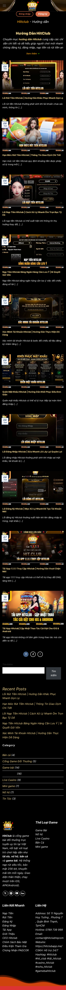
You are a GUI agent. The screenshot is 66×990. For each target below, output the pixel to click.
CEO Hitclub (9, 937)
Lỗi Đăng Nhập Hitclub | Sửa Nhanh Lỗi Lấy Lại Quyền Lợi (32, 451)
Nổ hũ (6, 792)
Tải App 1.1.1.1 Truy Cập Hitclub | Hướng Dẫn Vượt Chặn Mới (31, 570)
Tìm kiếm (7, 664)
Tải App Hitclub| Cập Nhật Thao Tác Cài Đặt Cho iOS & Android (30, 630)
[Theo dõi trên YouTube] (17, 893)
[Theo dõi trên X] (5, 893)
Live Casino (9, 780)
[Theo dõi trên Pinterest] (11, 893)
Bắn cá (6, 755)
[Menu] (4, 5)
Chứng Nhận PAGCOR (15, 950)
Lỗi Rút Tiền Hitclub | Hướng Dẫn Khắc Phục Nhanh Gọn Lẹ (32, 98)
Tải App (7, 929)
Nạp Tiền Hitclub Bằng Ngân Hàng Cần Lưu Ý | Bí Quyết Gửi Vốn (31, 273)
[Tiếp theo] (40, 654)
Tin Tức (6, 798)
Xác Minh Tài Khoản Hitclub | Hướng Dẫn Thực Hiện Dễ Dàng (31, 333)
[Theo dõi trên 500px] (22, 893)
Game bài (8, 767)
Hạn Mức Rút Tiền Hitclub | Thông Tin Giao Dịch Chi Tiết (31, 155)
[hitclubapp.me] (33, 5)
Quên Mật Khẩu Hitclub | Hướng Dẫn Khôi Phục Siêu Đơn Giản (31, 393)
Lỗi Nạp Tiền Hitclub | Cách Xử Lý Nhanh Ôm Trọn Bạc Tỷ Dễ (32, 213)
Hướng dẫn (9, 773)
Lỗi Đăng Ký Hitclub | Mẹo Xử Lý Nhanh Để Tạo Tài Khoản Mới (31, 510)
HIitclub (23, 22)
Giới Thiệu (8, 933)
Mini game (8, 786)
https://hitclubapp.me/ (48, 946)
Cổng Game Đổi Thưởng (17, 761)
